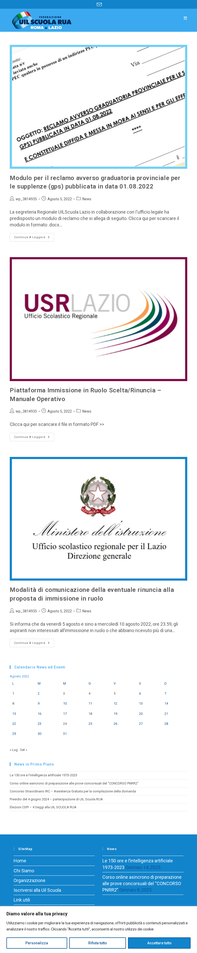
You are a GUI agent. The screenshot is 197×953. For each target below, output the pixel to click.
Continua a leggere (34, 238)
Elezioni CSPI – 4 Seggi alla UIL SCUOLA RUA (43, 807)
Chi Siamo (24, 870)
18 (90, 714)
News (86, 199)
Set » (23, 750)
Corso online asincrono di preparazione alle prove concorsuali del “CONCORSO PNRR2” (74, 783)
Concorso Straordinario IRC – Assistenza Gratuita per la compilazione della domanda (73, 791)
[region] (98, 929)
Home (20, 860)
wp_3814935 (26, 199)
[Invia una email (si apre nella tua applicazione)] (98, 4)
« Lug (14, 750)
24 (65, 724)
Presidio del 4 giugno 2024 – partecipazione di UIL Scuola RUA (56, 799)
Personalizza (36, 943)
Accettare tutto (159, 943)
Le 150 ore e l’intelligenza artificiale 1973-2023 (43, 775)
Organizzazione (29, 880)
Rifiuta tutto (97, 943)
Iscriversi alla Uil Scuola (37, 890)
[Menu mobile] (185, 18)
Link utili (22, 900)
